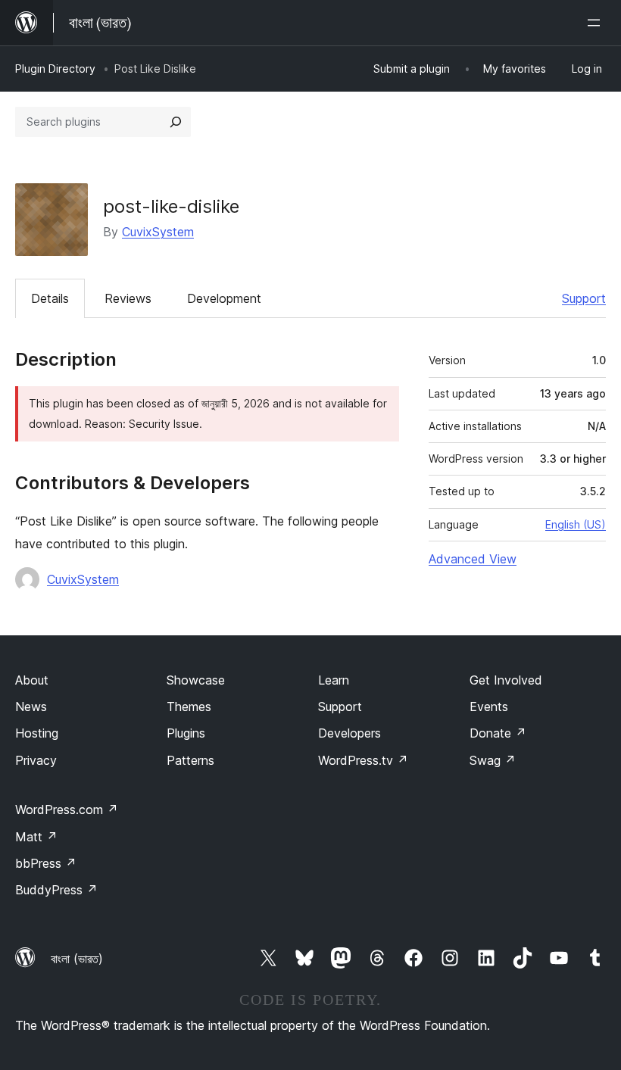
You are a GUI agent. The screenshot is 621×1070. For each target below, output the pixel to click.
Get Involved (506, 680)
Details (50, 298)
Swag (493, 760)
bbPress (45, 863)
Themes (189, 706)
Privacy (36, 760)
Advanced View (472, 558)
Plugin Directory (55, 68)
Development (224, 298)
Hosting (36, 733)
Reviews (128, 298)
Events (489, 706)
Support (584, 298)
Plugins (186, 733)
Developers (349, 733)
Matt (36, 836)
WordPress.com (66, 809)
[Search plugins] (176, 122)
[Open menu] (597, 22)
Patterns (190, 760)
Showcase (196, 680)
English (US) (575, 524)
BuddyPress (56, 889)
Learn (333, 680)
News (31, 706)
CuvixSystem (158, 231)
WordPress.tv (363, 760)
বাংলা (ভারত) (77, 958)
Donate (498, 733)
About (31, 680)
